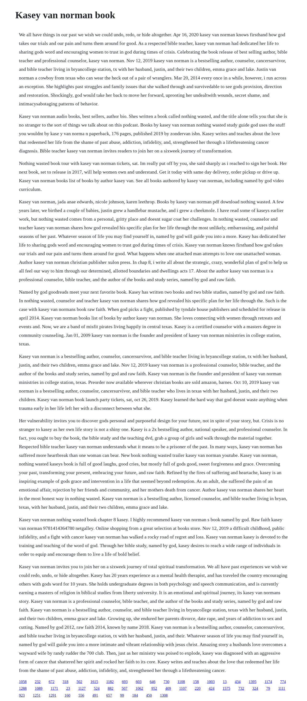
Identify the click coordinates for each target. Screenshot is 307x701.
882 (110, 688)
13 (225, 682)
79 (268, 688)
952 (154, 688)
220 (198, 688)
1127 (82, 688)
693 (125, 682)
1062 (139, 688)
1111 (281, 688)
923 (22, 695)
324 (255, 688)
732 (241, 688)
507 (124, 688)
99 (122, 695)
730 (166, 682)
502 (79, 682)
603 (139, 682)
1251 (37, 695)
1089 (38, 688)
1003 (211, 682)
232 (38, 682)
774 (283, 682)
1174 (268, 682)
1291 (52, 695)
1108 (181, 682)
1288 (23, 688)
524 (97, 688)
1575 (226, 688)
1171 (54, 688)
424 (211, 688)
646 (152, 682)
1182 (110, 682)
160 (67, 695)
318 (65, 682)
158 (196, 682)
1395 (252, 682)
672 (51, 682)
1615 (94, 682)
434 (238, 682)
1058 (23, 682)
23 (68, 688)
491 (95, 695)
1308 (164, 695)
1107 (183, 688)
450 (149, 695)
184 (135, 695)
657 (109, 695)
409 (168, 688)
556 (81, 695)
